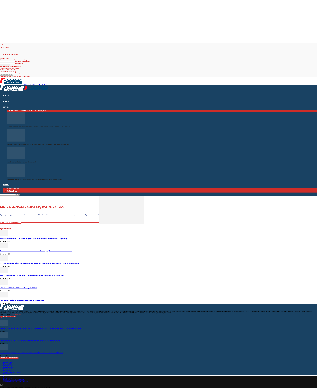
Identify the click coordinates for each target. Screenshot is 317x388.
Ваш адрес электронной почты (24, 73)
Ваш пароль (19, 63)
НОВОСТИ (6, 95)
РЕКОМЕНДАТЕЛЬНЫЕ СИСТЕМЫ (14, 380)
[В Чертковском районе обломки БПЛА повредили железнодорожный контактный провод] (4, 272)
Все (8, 111)
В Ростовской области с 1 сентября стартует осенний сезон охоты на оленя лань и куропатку (33, 238)
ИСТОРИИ (6, 107)
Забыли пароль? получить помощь (10, 66)
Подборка (43, 111)
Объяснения (36, 111)
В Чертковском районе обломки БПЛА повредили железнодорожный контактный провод (32, 275)
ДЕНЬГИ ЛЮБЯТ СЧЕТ (12, 191)
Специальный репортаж (13, 188)
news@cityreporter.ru (15, 314)
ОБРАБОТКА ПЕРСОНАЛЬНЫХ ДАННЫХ (15, 381)
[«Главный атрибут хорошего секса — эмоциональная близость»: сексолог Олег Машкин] (4, 350)
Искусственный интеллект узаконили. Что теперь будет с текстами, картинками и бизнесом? (34, 179)
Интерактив (13, 111)
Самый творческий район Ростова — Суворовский (21, 162)
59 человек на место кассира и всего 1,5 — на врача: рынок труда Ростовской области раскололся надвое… (38, 144)
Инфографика (27, 111)
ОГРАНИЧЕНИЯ (8, 378)
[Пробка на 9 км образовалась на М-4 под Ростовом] (4, 285)
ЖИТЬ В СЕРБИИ (11, 190)
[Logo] (12, 90)
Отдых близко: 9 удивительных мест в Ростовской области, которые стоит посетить (31, 340)
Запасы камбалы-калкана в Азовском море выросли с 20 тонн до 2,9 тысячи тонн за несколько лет (36, 251)
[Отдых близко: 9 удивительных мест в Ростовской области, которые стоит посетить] (4, 337)
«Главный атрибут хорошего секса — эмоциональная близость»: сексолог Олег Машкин (31, 353)
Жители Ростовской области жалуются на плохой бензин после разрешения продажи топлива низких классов (39, 263)
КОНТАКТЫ (6, 377)
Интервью (20, 111)
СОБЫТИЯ (6, 101)
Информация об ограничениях (9, 68)
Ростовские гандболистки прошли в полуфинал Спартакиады (22, 300)
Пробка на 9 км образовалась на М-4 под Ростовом (18, 288)
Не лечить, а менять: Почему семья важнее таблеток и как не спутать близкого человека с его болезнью (38, 127)
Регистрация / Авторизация (10, 54)
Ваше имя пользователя (22, 61)
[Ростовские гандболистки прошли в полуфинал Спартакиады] (4, 297)
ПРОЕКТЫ (6, 185)
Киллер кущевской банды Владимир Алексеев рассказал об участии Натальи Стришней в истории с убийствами (40, 328)
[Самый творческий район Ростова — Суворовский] (16, 159)
